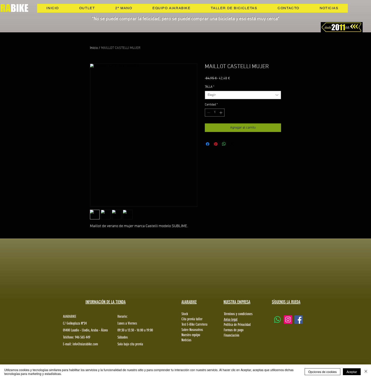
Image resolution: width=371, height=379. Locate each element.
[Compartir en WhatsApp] (224, 144)
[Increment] (221, 112)
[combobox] (243, 95)
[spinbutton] (215, 112)
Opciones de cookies (322, 372)
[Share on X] (232, 144)
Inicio (94, 48)
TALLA (209, 87)
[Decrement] (208, 112)
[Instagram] (288, 319)
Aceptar (352, 372)
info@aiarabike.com (85, 344)
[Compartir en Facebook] (207, 144)
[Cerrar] (365, 372)
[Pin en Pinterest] (215, 144)
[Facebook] (298, 319)
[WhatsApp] (277, 319)
